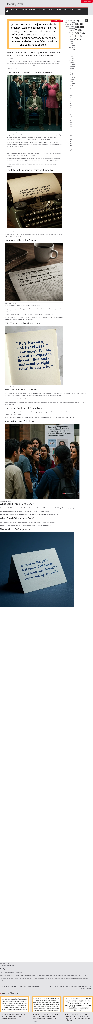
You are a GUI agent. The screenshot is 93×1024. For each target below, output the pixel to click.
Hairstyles (59, 9)
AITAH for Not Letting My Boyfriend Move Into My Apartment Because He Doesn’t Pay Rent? (70, 987)
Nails (65, 9)
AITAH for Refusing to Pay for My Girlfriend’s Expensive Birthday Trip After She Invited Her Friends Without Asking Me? (77, 1017)
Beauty (18, 9)
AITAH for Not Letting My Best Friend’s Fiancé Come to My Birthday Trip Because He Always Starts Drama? (46, 1016)
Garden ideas (14, 13)
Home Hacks (50, 9)
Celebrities (42, 9)
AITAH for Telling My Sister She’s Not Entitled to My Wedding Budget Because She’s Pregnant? (13, 1016)
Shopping (78, 9)
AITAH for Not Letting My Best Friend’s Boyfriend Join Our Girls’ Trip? (21, 986)
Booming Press (14, 4)
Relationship (32, 9)
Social (71, 9)
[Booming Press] (7, 11)
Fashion (24, 9)
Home (12, 9)
